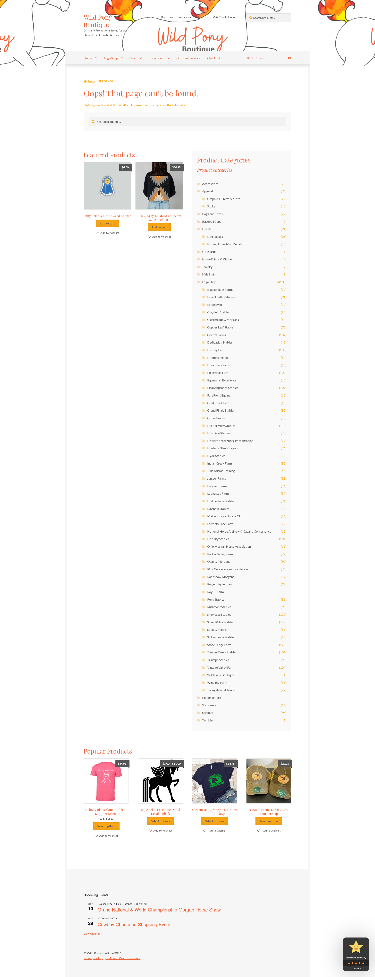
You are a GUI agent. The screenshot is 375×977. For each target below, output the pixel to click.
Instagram (184, 17)
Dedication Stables (220, 342)
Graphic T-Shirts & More (223, 199)
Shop (133, 58)
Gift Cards (209, 251)
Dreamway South (218, 365)
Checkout (213, 58)
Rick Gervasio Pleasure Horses (227, 569)
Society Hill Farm (218, 629)
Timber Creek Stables (222, 652)
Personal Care (211, 697)
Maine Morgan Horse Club (225, 516)
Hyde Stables (216, 456)
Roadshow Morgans (220, 577)
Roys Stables (215, 599)
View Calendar (93, 934)
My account (156, 58)
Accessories (210, 184)
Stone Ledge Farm (219, 645)
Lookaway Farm (218, 493)
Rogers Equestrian (219, 584)
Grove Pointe (216, 418)
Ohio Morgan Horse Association (229, 546)
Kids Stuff (208, 274)
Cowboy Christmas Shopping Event (134, 924)
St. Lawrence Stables (221, 637)
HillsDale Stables (218, 433)
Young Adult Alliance (221, 690)
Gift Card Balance (224, 17)
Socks (211, 206)
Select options (106, 826)
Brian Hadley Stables (221, 297)
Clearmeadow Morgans (223, 319)
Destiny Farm (216, 350)
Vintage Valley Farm (220, 667)
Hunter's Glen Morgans (223, 448)
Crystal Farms (216, 335)
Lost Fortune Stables (221, 501)
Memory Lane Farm (220, 524)
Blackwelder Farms (220, 289)
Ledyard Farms (217, 486)
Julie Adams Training (221, 471)
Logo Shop (111, 58)
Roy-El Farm (215, 592)
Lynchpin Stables (218, 508)
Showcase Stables (219, 614)
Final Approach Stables (222, 387)
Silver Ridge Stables (220, 622)
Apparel (207, 191)
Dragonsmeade (217, 357)
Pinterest (202, 17)
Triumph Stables (218, 660)
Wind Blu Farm (217, 682)
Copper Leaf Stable (220, 327)
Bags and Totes (212, 214)
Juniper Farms (216, 478)
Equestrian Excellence (221, 380)
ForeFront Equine (218, 395)
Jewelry (207, 267)
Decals (206, 229)
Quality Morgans (218, 561)
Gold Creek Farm (218, 403)
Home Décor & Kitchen (217, 259)
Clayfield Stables (218, 312)
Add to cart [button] (107, 223)
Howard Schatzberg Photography (230, 440)
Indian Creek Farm (219, 463)
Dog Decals (215, 236)
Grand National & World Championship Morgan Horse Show (159, 909)
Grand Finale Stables (221, 410)
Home (88, 58)
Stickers (207, 712)
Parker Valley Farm (220, 554)
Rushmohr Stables (219, 607)
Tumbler (208, 720)
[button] (107, 233)
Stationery (209, 705)
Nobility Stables (218, 539)
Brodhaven (214, 304)
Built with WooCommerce (122, 958)
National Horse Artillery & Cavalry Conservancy (239, 531)
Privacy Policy (93, 958)
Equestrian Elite (217, 372)
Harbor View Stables (221, 425)
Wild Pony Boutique (98, 21)
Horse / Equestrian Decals (224, 244)
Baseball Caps (211, 221)
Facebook (167, 17)
